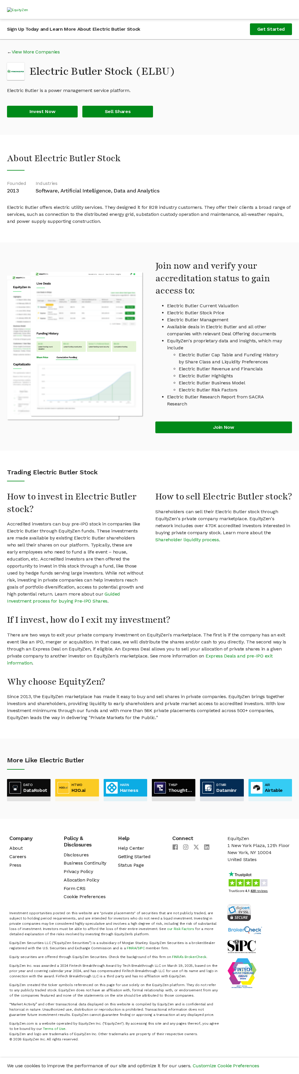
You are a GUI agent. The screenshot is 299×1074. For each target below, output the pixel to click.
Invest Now (42, 111)
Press (15, 865)
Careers (17, 856)
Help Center (131, 848)
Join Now (223, 427)
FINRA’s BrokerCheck (189, 957)
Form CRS (74, 888)
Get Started (271, 29)
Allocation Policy (81, 880)
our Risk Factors (180, 929)
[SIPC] (241, 946)
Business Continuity (85, 863)
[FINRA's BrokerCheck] (245, 930)
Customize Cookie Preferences (226, 1065)
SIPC (141, 948)
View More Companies (36, 52)
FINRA (131, 948)
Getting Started (134, 856)
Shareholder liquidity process (187, 539)
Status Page (131, 865)
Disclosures (76, 855)
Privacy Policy (78, 871)
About (15, 848)
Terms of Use (54, 1029)
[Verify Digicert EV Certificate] (239, 912)
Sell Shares (118, 111)
